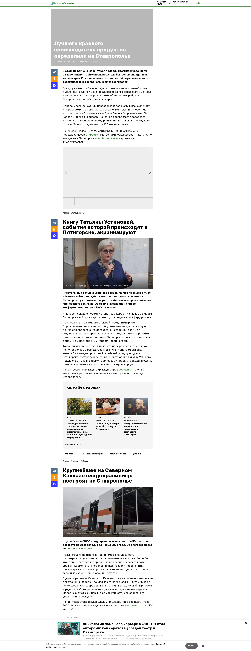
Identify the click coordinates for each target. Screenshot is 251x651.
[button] (69, 628)
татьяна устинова (118, 454)
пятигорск (69, 454)
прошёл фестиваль (107, 138)
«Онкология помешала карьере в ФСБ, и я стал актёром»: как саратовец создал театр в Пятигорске (124, 628)
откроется (92, 134)
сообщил (124, 369)
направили (132, 605)
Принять (191, 646)
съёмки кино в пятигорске (92, 454)
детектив (137, 454)
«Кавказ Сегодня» (79, 548)
